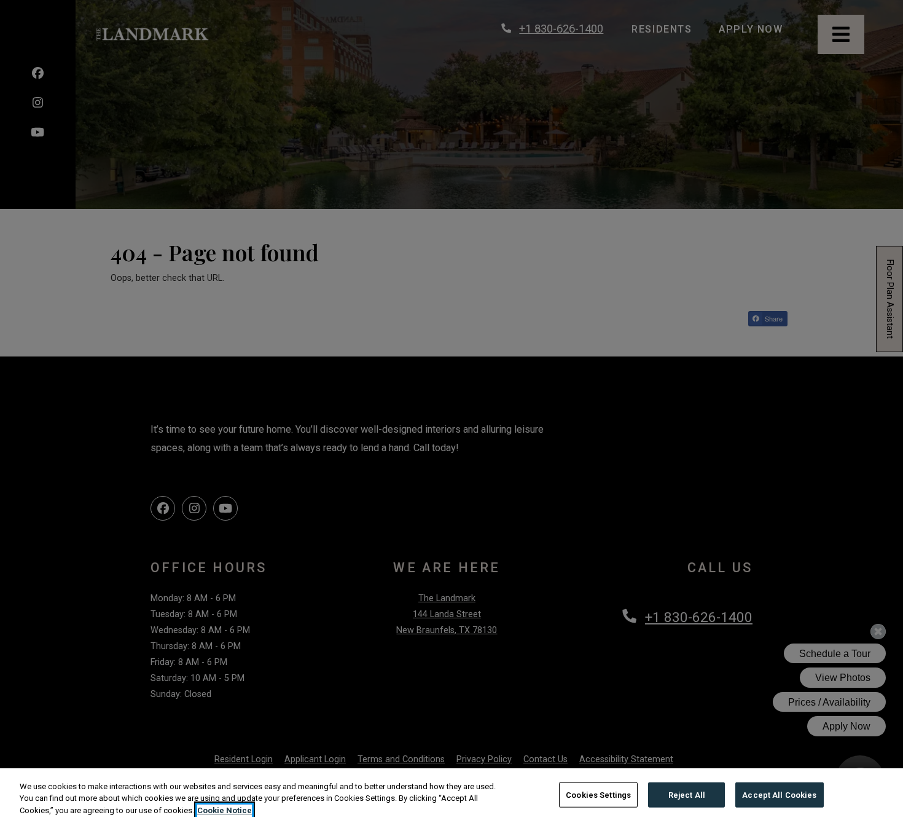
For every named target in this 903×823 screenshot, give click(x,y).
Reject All (686, 794)
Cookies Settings (598, 794)
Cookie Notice (224, 810)
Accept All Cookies (779, 794)
